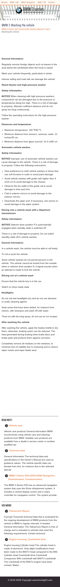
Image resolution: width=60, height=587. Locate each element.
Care (47, 29)
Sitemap (51, 2)
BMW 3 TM (42, 2)
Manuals (4, 2)
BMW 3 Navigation (28, 2)
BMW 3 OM (14, 2)
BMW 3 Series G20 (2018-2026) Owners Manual (23, 29)
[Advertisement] (30, 45)
